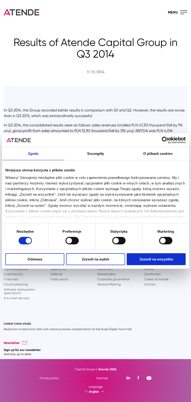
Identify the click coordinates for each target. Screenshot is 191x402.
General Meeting (109, 284)
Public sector (59, 279)
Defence (56, 274)
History (149, 269)
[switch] (72, 240)
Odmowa (34, 259)
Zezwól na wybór (95, 259)
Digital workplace (16, 269)
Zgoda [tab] (33, 154)
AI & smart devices (16, 298)
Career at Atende (156, 279)
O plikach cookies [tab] (158, 154)
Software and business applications (19, 291)
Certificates (152, 274)
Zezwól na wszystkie (156, 259)
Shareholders (106, 274)
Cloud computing (16, 284)
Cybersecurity (13, 274)
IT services (11, 279)
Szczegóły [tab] (95, 154)
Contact (150, 284)
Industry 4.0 (58, 269)
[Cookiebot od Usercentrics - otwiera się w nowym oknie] (165, 140)
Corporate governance (113, 279)
